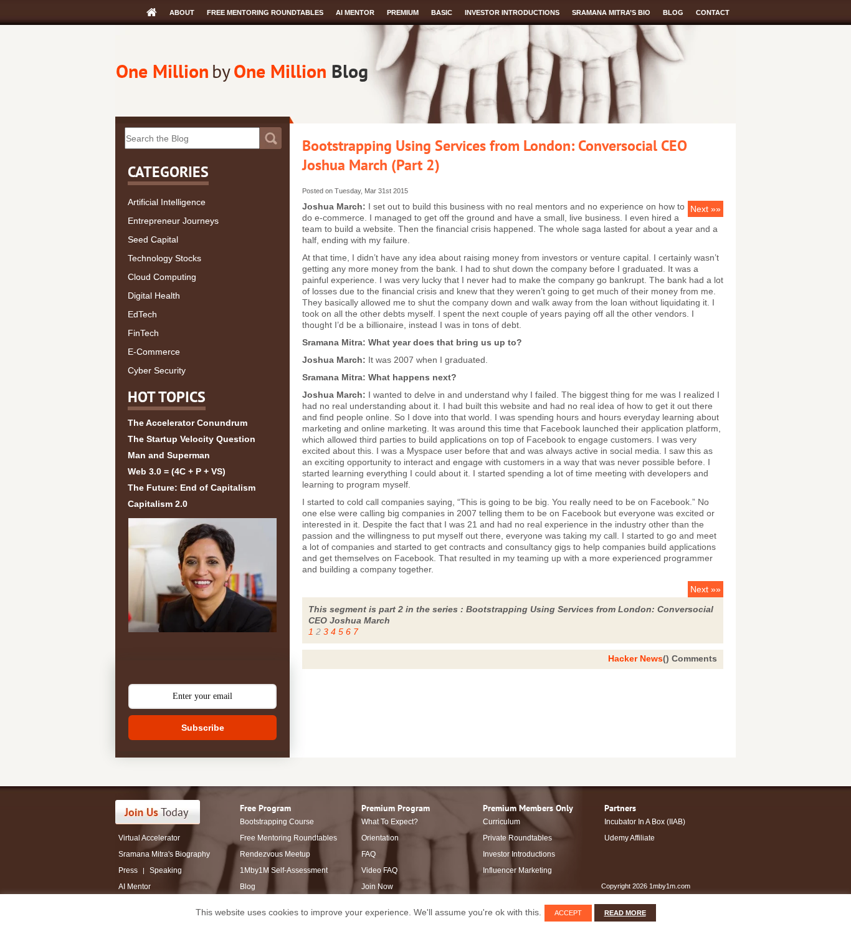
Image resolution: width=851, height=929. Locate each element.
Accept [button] (568, 913)
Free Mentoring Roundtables (265, 12)
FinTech (143, 333)
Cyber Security (157, 370)
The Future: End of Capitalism (191, 488)
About (181, 12)
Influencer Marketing (517, 870)
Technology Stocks (164, 258)
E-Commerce (154, 352)
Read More (625, 913)
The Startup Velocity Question (191, 439)
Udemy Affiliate (629, 838)
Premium (403, 12)
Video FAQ (379, 870)
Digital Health (154, 296)
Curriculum (501, 821)
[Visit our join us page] (158, 812)
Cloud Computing (162, 277)
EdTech (142, 314)
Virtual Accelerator (149, 838)
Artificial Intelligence (167, 202)
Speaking (166, 870)
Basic (441, 12)
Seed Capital (153, 239)
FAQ (368, 854)
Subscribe (202, 728)
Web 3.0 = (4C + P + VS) (177, 471)
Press (128, 870)
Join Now (377, 886)
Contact (713, 12)
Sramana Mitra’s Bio (611, 12)
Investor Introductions (512, 12)
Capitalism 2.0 (158, 504)
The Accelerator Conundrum (187, 423)
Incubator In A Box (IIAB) (644, 821)
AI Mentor (355, 12)
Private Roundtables (517, 838)
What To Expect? (389, 821)
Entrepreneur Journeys (173, 221)
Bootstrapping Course (277, 821)
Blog (673, 12)
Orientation (380, 838)
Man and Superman (169, 455)
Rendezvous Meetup (275, 854)
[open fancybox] (202, 575)
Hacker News (635, 658)
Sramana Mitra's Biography (164, 854)
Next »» (705, 209)
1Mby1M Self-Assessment (284, 870)
